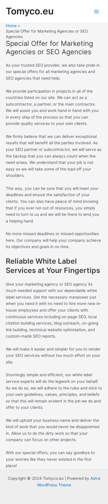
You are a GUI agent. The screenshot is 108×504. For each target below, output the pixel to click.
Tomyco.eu (30, 11)
